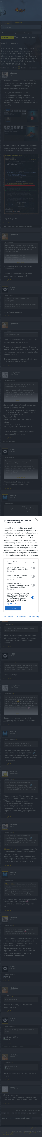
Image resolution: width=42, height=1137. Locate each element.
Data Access (21, 617)
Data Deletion (8, 617)
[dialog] (21, 568)
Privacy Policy (34, 617)
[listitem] (21, 562)
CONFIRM (12, 608)
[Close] (37, 520)
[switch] (33, 568)
